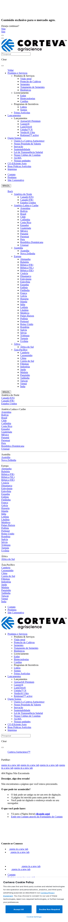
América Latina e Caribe (26, 205)
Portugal (24, 321)
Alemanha (25, 259)
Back (10, 191)
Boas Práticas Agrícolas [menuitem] (19, 166)
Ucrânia (24, 341)
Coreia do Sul (27, 361)
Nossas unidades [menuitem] (22, 160)
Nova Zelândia (27, 253)
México (24, 231)
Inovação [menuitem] (18, 146)
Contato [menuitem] (11, 174)
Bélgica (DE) (27, 270)
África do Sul (27, 347)
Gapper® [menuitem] (25, 124)
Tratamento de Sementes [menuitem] (32, 87)
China (23, 358)
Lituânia (24, 310)
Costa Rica (25, 222)
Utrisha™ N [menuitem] (26, 129)
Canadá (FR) (26, 199)
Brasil (23, 214)
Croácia (24, 273)
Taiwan (24, 380)
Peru (22, 239)
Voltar (11, 70)
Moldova (24, 313)
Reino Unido (26, 324)
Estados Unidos (28, 202)
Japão (23, 369)
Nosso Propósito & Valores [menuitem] (27, 143)
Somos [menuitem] (23, 109)
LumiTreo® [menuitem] (26, 126)
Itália (22, 304)
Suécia (23, 330)
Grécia (23, 296)
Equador (24, 225)
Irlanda (23, 301)
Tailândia (24, 378)
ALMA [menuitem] (18, 157)
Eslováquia (25, 279)
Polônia (24, 318)
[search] (2, 65)
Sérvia (23, 332)
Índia (22, 386)
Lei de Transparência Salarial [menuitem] (28, 152)
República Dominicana (31, 242)
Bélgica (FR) (26, 264)
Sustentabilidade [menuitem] (22, 149)
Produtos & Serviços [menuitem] (24, 75)
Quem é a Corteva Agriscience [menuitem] (29, 141)
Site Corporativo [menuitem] (16, 180)
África (17, 344)
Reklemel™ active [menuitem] (29, 135)
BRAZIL (6, 186)
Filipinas (24, 363)
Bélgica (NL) (27, 267)
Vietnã (23, 383)
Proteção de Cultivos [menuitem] (30, 81)
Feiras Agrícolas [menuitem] (22, 112)
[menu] (2, 35)
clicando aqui (43, 813)
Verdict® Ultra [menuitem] (27, 132)
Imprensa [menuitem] (12, 169)
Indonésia (25, 366)
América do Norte (23, 194)
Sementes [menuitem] (25, 84)
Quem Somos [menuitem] (14, 138)
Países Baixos (27, 315)
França (23, 293)
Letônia (24, 307)
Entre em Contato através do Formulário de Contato (37, 816)
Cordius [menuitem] (24, 101)
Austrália (18, 248)
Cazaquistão (26, 355)
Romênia (24, 327)
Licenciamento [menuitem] (21, 92)
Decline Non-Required (49, 909)
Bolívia (24, 211)
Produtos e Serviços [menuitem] (17, 73)
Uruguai (24, 245)
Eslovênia (25, 281)
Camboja (24, 352)
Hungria (24, 298)
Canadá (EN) (27, 197)
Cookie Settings (34, 917)
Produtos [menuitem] (12, 177)
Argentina (25, 208)
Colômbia (25, 219)
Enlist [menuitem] (23, 95)
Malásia (24, 372)
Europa (17, 256)
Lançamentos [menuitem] (14, 115)
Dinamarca (25, 276)
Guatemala (25, 228)
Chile (23, 216)
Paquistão (25, 375)
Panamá (24, 233)
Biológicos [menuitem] (25, 90)
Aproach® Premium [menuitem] (30, 121)
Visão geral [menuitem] (25, 78)
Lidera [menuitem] (23, 107)
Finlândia (25, 290)
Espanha (24, 284)
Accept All (19, 909)
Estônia (24, 287)
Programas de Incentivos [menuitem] (26, 104)
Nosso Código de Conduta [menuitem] (27, 155)
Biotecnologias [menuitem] (27, 98)
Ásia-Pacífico (20, 349)
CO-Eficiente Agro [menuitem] (17, 163)
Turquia (24, 338)
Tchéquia (24, 335)
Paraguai (24, 236)
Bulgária (24, 262)
